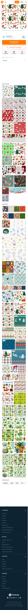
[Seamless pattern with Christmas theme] (17, 520)
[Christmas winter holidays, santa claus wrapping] (8, 356)
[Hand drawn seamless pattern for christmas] (20, 220)
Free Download (14, 42)
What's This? (11, 57)
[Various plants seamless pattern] (8, 596)
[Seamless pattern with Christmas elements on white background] (8, 495)
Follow (23, 37)
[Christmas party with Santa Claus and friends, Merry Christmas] (9, 231)
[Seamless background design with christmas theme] (10, 546)
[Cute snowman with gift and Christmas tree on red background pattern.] (8, 140)
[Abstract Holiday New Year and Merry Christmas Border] (13, 187)
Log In (22, 2)
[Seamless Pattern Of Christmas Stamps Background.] (6, 296)
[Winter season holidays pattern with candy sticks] (8, 368)
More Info (5, 60)
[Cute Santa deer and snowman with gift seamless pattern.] (5, 271)
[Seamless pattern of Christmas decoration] (8, 152)
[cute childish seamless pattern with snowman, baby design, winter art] (10, 305)
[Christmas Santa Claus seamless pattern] (8, 164)
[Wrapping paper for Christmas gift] (8, 103)
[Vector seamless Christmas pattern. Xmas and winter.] (8, 176)
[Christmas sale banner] (10, 263)
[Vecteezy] (2, 2)
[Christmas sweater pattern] (9, 534)
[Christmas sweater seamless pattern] (8, 471)
